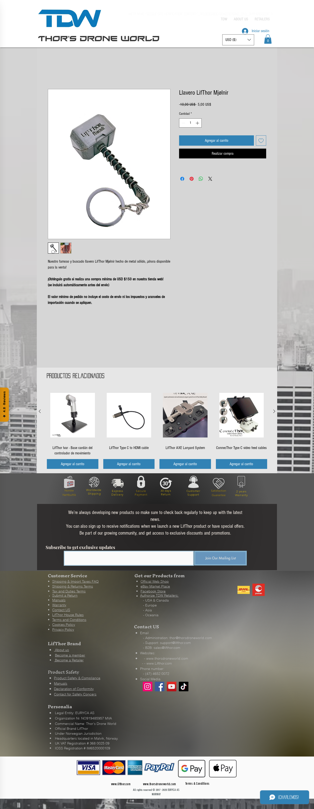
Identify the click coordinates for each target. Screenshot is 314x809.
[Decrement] (183, 123)
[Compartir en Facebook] (182, 179)
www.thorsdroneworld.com (167, 659)
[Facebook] (159, 687)
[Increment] (198, 123)
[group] (157, 429)
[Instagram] (147, 687)
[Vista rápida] (72, 416)
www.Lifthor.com (159, 664)
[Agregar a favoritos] (261, 141)
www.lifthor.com (121, 785)
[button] (268, 39)
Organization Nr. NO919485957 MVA (83, 719)
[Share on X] (210, 179)
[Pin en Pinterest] (192, 179)
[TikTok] (183, 687)
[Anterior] (40, 412)
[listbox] (238, 39)
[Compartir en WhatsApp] (201, 179)
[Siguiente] (274, 412)
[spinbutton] (190, 123)
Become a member (70, 656)
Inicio (51, 72)
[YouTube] (171, 687)
